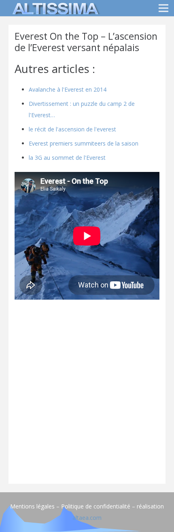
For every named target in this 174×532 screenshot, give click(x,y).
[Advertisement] (87, 390)
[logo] (54, 8)
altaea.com (87, 517)
